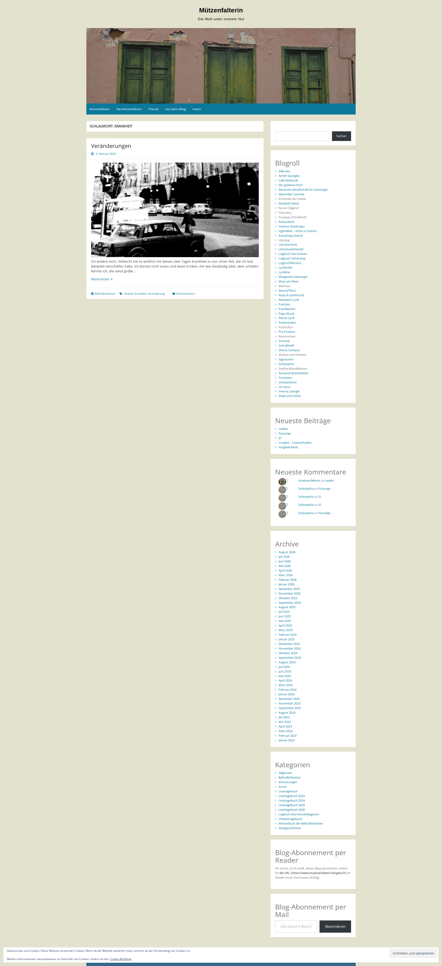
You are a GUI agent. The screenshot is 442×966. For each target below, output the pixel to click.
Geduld (128, 294)
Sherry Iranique (289, 350)
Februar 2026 (288, 580)
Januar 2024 (286, 694)
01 (280, 438)
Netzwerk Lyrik (289, 300)
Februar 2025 (288, 634)
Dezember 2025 (289, 589)
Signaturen (286, 359)
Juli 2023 (284, 717)
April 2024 (285, 680)
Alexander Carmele (291, 194)
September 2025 (290, 603)
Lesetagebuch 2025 (292, 805)
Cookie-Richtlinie (120, 959)
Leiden (283, 429)
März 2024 (286, 685)
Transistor (285, 378)
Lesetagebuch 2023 (292, 796)
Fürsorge (285, 433)
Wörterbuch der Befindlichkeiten (301, 823)
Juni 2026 (285, 561)
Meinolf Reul (287, 290)
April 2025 (285, 625)
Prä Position (287, 332)
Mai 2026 (285, 566)
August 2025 (287, 607)
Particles (284, 304)
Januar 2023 (286, 740)
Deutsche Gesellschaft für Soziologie (303, 189)
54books (284, 171)
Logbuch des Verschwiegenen (299, 814)
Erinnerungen (288, 782)
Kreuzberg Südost (291, 235)
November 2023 (289, 703)
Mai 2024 (285, 676)
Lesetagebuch (288, 791)
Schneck (284, 341)
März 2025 (286, 630)
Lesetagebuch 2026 (292, 810)
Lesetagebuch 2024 (292, 800)
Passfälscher (287, 309)
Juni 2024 (285, 671)
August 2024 (287, 662)
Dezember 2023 (289, 699)
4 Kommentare (185, 294)
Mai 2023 (285, 722)
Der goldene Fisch (291, 185)
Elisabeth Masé (289, 203)
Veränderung (156, 294)
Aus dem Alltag (176, 109)
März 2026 (286, 575)
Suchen (341, 136)
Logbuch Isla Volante (293, 254)
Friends (153, 109)
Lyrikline (284, 272)
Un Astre (284, 387)
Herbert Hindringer (292, 226)
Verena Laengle (289, 391)
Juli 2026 (284, 557)
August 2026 (287, 552)
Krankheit (140, 294)
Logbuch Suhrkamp (292, 258)
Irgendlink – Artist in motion (298, 231)
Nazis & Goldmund (291, 295)
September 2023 (290, 708)
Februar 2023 (288, 735)
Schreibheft (286, 345)
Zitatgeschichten (290, 828)
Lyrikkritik (285, 267)
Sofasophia (286, 364)
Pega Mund (286, 313)
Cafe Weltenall (288, 180)
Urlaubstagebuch (290, 819)
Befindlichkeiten (105, 294)
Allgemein (285, 773)
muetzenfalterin (309, 480)
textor (197, 109)
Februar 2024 (288, 689)
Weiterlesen (112, 279)
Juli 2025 (284, 612)
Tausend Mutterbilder (293, 373)
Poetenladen (287, 322)
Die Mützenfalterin (129, 109)
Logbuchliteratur (290, 263)
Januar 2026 (286, 584)
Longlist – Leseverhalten (295, 442)
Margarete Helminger (293, 277)
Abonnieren (335, 926)
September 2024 (290, 658)
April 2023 (285, 726)
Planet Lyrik (287, 318)
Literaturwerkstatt (291, 249)
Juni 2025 (285, 616)
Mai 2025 (285, 621)
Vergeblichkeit (288, 447)
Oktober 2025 (288, 598)
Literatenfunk (288, 244)
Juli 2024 (284, 667)
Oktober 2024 (288, 653)
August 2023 (287, 712)
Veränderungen (111, 146)
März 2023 (286, 731)
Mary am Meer (289, 281)
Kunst (283, 787)
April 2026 (285, 570)
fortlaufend (286, 222)
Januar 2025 (286, 639)
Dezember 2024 (289, 644)
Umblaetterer (288, 382)
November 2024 (289, 648)
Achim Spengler (289, 176)
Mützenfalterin (221, 10)
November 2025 (289, 593)
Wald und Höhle (290, 396)
